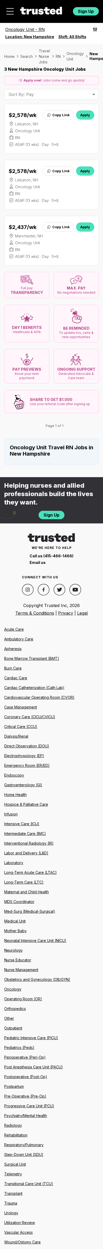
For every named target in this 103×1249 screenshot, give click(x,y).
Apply (85, 115)
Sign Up (86, 11)
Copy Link (61, 115)
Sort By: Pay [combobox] (21, 94)
